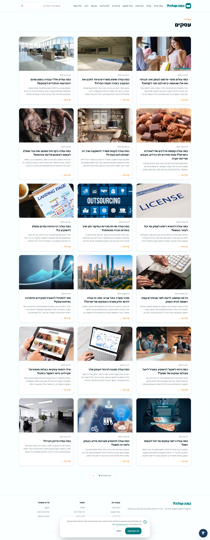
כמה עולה (139, 5)
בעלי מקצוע (128, 5)
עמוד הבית (158, 5)
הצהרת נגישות (43, 516)
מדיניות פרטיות (43, 511)
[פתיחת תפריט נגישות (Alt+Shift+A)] (203, 533)
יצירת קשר (77, 5)
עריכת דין (116, 5)
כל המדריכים (79, 511)
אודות (148, 5)
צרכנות (94, 5)
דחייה (119, 531)
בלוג (86, 5)
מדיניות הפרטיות (122, 524)
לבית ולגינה (104, 5)
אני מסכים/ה (133, 531)
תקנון (47, 507)
